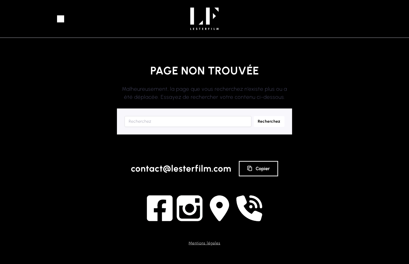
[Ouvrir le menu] (60, 19)
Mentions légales (204, 243)
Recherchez (269, 121)
